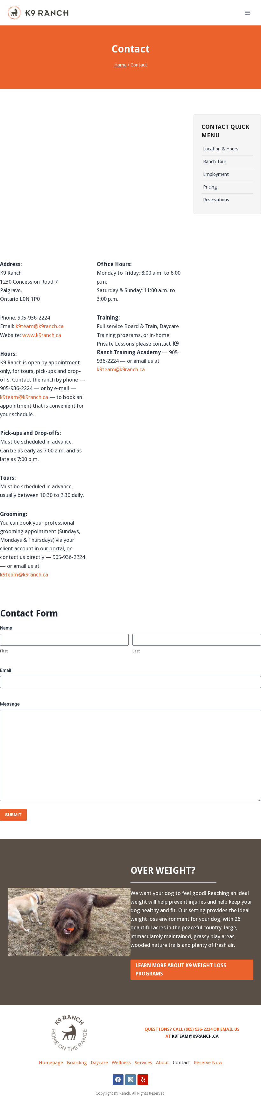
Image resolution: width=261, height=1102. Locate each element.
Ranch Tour (214, 161)
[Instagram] (130, 1079)
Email (5, 670)
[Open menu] (247, 12)
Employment (216, 174)
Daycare (99, 1062)
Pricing (210, 186)
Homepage (51, 1062)
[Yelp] (143, 1079)
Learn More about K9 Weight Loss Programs (181, 969)
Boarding (77, 1062)
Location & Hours (220, 148)
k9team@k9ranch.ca (40, 326)
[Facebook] (118, 1079)
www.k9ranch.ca (41, 335)
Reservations (216, 199)
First (4, 651)
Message (10, 703)
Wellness (121, 1062)
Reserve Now (208, 1062)
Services (143, 1062)
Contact (181, 1062)
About (162, 1062)
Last (136, 651)
